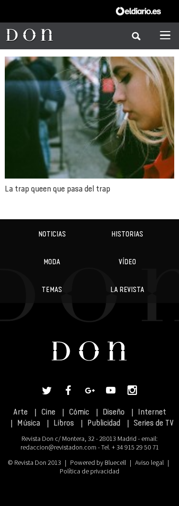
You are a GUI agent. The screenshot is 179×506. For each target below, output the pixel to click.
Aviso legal (149, 462)
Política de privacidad (89, 471)
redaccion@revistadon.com (58, 447)
